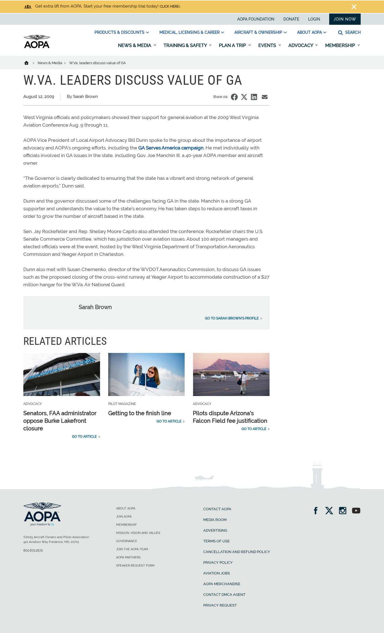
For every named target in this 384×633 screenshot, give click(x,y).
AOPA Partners (128, 557)
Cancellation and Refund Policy (236, 552)
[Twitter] (331, 511)
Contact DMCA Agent (224, 594)
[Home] (30, 62)
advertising (215, 530)
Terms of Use (216, 541)
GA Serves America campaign (171, 148)
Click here (169, 6)
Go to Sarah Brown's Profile (232, 318)
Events (267, 45)
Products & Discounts (119, 32)
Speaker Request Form (135, 565)
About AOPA (309, 32)
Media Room (215, 520)
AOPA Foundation (255, 19)
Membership (340, 45)
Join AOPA (124, 516)
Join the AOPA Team (132, 549)
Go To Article (84, 437)
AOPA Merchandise (221, 584)
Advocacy (301, 45)
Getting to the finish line (139, 413)
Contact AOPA (217, 509)
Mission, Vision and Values (138, 533)
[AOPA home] (36, 47)
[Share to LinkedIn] (253, 96)
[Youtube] (356, 511)
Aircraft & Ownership (258, 32)
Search (352, 32)
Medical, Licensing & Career (189, 32)
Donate (291, 19)
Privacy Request (220, 605)
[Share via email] (264, 96)
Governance (126, 541)
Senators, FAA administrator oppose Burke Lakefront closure (59, 421)
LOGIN (314, 19)
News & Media (135, 45)
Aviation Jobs (216, 573)
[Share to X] (244, 96)
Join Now (345, 19)
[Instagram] (344, 511)
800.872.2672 (33, 551)
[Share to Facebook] (234, 96)
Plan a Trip (233, 45)
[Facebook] (317, 511)
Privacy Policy (218, 562)
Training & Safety (186, 45)
